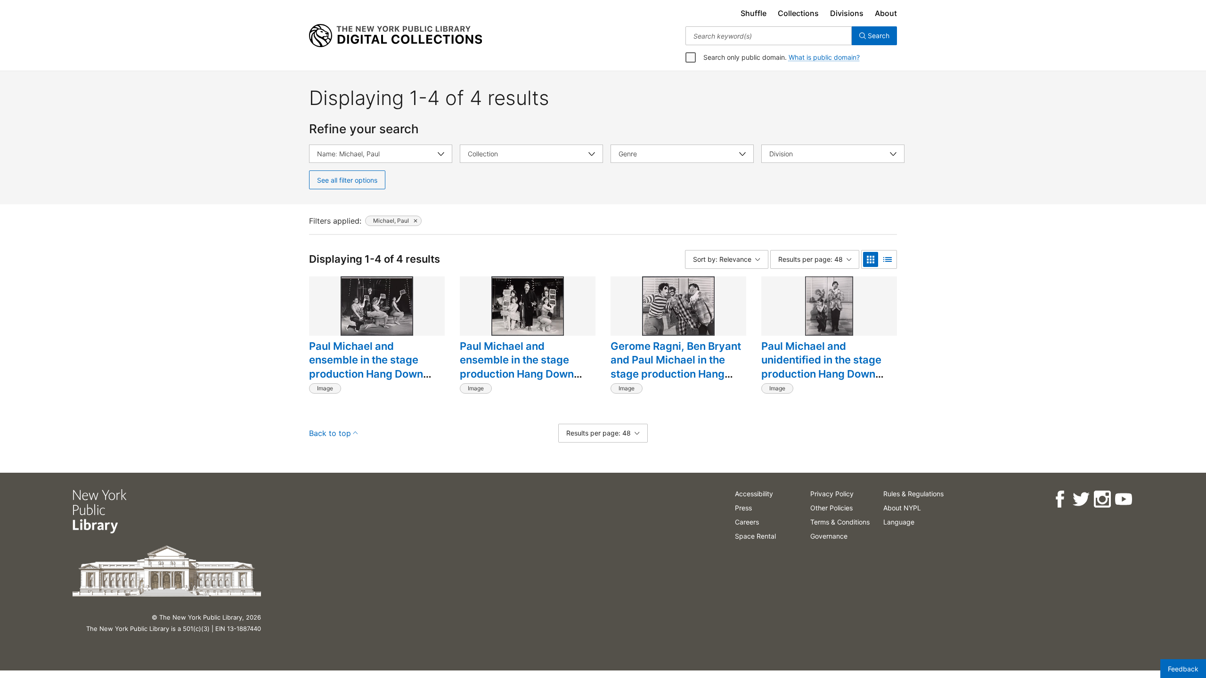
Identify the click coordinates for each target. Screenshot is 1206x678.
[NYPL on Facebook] (1060, 499)
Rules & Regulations (913, 494)
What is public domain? (824, 57)
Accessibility (754, 494)
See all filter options (347, 180)
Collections (798, 13)
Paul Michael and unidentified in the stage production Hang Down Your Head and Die (821, 367)
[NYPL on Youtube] (1123, 499)
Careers (747, 522)
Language (898, 522)
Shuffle (753, 13)
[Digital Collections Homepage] (395, 36)
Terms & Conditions (840, 522)
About (886, 13)
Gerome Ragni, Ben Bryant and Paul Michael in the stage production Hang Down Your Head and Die (676, 367)
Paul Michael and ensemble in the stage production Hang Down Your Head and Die (366, 367)
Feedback (1183, 669)
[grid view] (870, 259)
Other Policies (831, 508)
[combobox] (768, 35)
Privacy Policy (832, 494)
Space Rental (755, 536)
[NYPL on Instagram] (1102, 499)
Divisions (847, 13)
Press (743, 508)
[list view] (887, 259)
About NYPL (902, 508)
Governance (828, 536)
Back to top (330, 433)
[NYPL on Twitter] (1081, 499)
